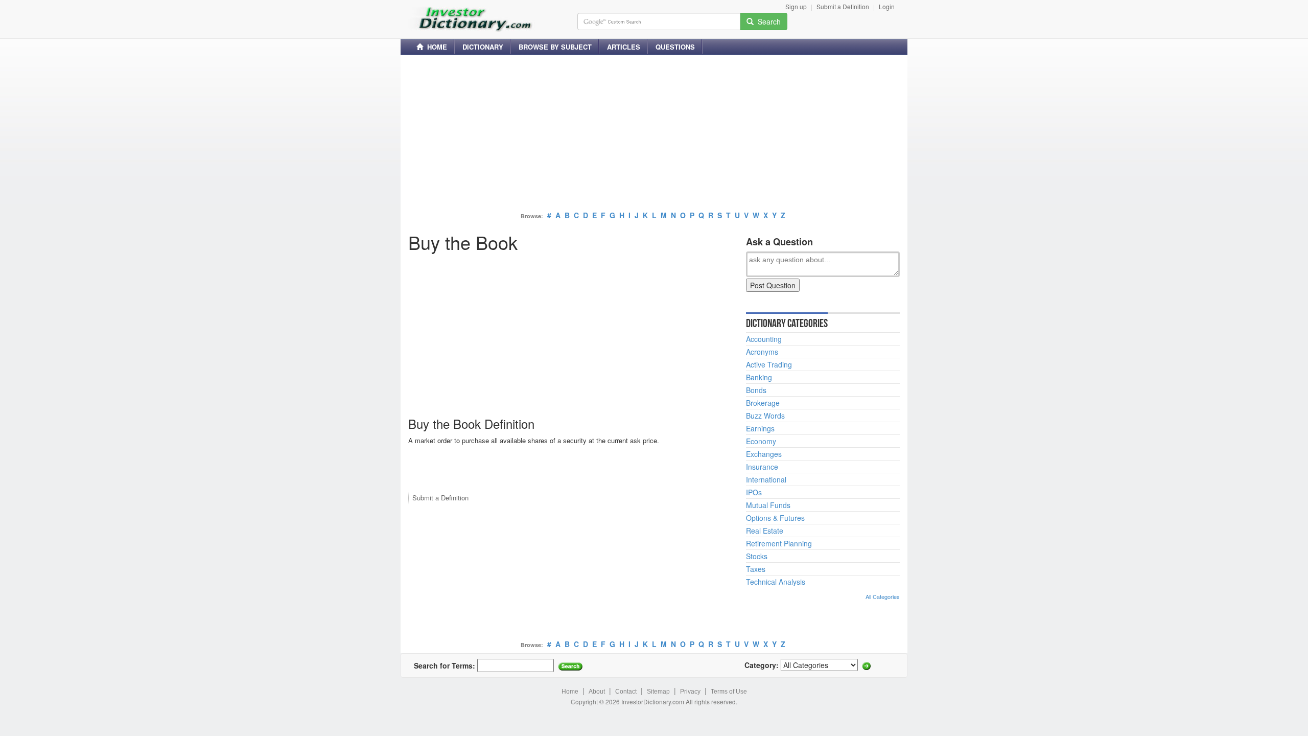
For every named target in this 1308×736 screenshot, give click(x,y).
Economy (761, 441)
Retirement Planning (779, 543)
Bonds (756, 390)
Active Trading (769, 364)
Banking (759, 377)
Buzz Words (765, 415)
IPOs (754, 492)
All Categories (883, 596)
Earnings (760, 428)
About (597, 691)
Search (767, 21)
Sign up (796, 6)
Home (570, 691)
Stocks (756, 556)
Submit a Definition (842, 6)
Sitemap (658, 691)
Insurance (762, 467)
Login (887, 6)
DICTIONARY (482, 47)
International (766, 479)
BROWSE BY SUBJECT (555, 47)
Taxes (755, 569)
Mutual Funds (768, 505)
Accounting (764, 339)
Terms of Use (729, 691)
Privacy (690, 691)
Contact (626, 691)
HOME (435, 47)
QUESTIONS (675, 47)
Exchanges (764, 454)
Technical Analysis (775, 582)
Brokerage (763, 403)
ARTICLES (623, 47)
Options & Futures (775, 518)
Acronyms (762, 352)
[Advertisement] (654, 134)
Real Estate (764, 530)
